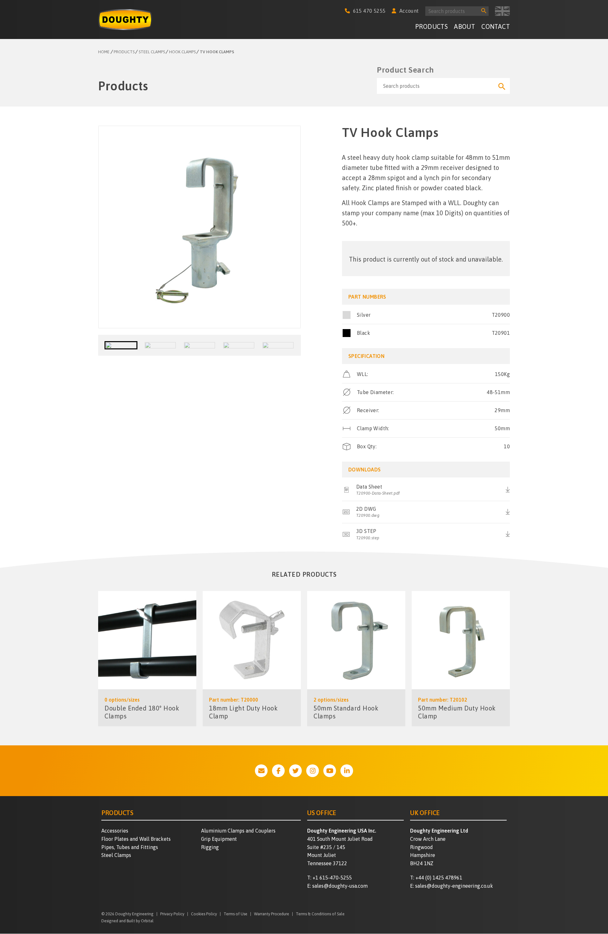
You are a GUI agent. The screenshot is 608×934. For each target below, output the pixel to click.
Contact (495, 26)
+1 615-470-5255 (332, 877)
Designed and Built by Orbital (127, 920)
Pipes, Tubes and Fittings (129, 847)
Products (431, 26)
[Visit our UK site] (502, 11)
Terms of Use (235, 914)
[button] (120, 345)
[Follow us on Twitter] (295, 770)
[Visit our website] (261, 770)
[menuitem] (431, 27)
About (464, 26)
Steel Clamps (116, 855)
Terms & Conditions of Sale (320, 914)
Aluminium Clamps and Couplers (238, 830)
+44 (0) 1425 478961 (438, 877)
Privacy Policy (172, 914)
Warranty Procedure (271, 914)
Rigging (210, 847)
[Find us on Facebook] (278, 770)
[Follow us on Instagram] (312, 770)
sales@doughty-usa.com (340, 886)
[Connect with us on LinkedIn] (347, 770)
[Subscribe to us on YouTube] (330, 770)
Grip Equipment (219, 839)
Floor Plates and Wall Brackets (136, 839)
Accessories (114, 830)
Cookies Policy (204, 914)
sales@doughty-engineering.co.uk (454, 886)
